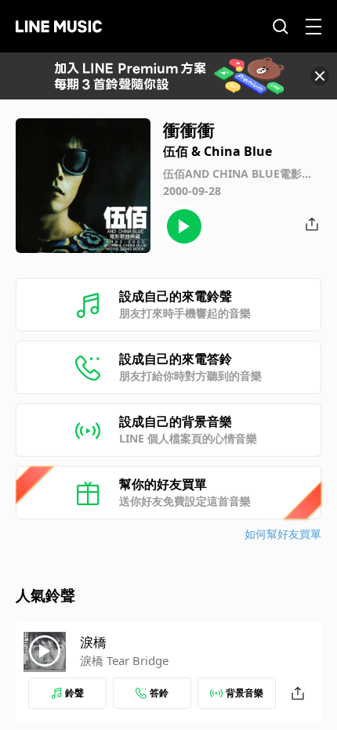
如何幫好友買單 (283, 533)
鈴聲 (74, 692)
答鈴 (159, 692)
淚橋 (93, 642)
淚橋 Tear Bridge (124, 660)
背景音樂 (244, 692)
